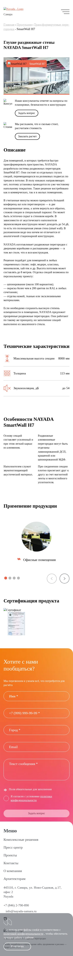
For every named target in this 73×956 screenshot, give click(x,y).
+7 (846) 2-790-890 (16, 905)
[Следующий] (63, 88)
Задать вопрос (26, 113)
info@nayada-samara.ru (21, 911)
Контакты (11, 863)
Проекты (10, 855)
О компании (13, 871)
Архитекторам (15, 879)
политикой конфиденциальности (23, 933)
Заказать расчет (27, 136)
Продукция (24, 24)
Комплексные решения (21, 839)
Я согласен (17, 946)
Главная (9, 24)
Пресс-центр (13, 847)
